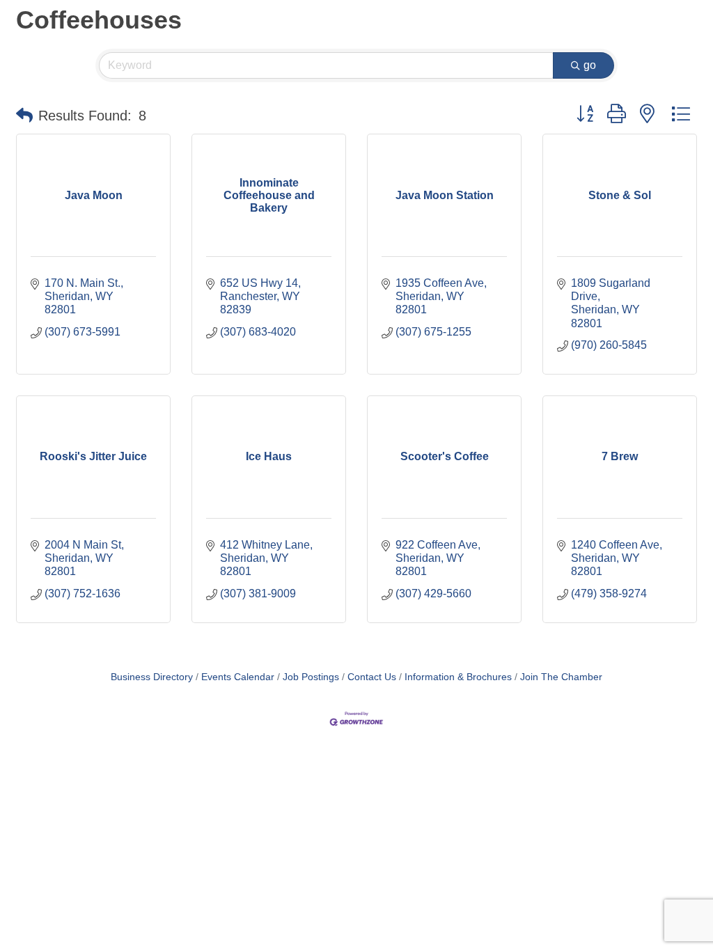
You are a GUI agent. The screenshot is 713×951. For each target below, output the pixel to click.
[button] (24, 115)
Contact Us (371, 677)
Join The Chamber (561, 677)
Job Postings (311, 677)
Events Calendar (237, 677)
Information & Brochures (458, 677)
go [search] (589, 65)
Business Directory (152, 677)
